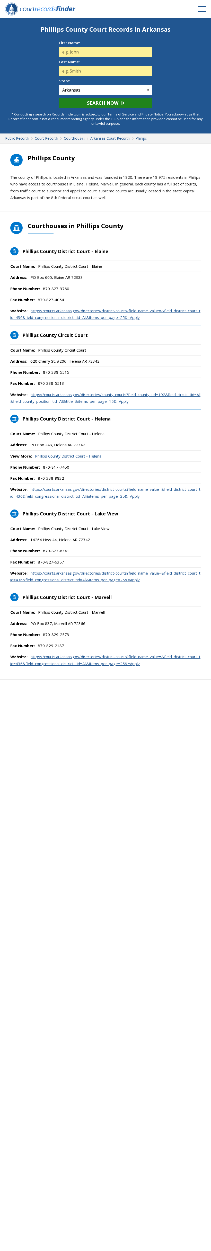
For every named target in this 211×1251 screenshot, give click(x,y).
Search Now (102, 103)
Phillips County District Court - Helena (68, 456)
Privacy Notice (152, 114)
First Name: (69, 43)
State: (64, 81)
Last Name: (69, 62)
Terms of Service (121, 114)
